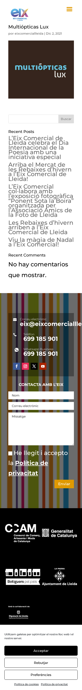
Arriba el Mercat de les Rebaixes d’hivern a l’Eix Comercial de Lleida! (40, 171)
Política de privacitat (54, 684)
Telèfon (28, 334)
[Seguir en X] (34, 366)
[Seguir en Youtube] (42, 366)
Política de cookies (26, 684)
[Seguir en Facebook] (16, 366)
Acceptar (41, 651)
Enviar (64, 484)
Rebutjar (41, 663)
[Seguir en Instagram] (25, 366)
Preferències (41, 675)
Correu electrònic (33, 319)
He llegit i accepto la (38, 463)
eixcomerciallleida (29, 33)
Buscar (66, 119)
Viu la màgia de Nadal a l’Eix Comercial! (41, 242)
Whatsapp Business (38, 349)
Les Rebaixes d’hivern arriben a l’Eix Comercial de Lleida (40, 227)
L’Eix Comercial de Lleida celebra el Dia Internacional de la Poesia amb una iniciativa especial (38, 147)
